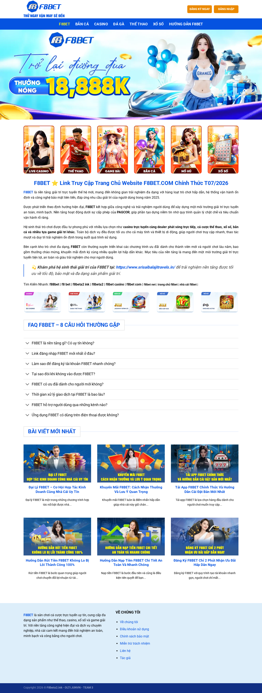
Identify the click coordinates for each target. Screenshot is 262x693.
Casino (101, 24)
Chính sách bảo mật (134, 636)
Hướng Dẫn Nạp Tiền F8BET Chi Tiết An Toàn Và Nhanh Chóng (131, 563)
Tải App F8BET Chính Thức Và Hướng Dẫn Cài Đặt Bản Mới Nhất (204, 489)
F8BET (28, 615)
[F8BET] (44, 9)
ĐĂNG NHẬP (226, 9)
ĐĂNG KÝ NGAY (200, 9)
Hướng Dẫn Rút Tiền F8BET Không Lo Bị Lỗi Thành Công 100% (57, 563)
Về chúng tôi (129, 622)
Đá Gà (118, 24)
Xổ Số (158, 24)
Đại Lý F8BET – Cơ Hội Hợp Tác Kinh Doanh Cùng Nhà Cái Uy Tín (57, 489)
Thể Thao (139, 24)
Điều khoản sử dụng (134, 629)
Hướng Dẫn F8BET (186, 24)
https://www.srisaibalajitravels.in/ (145, 267)
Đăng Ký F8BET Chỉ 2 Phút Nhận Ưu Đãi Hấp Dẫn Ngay (205, 563)
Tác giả (125, 658)
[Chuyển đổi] (28, 343)
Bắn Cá (82, 24)
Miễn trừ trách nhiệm (135, 643)
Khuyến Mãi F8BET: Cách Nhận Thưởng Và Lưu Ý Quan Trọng (131, 489)
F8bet (64, 24)
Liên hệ (125, 651)
